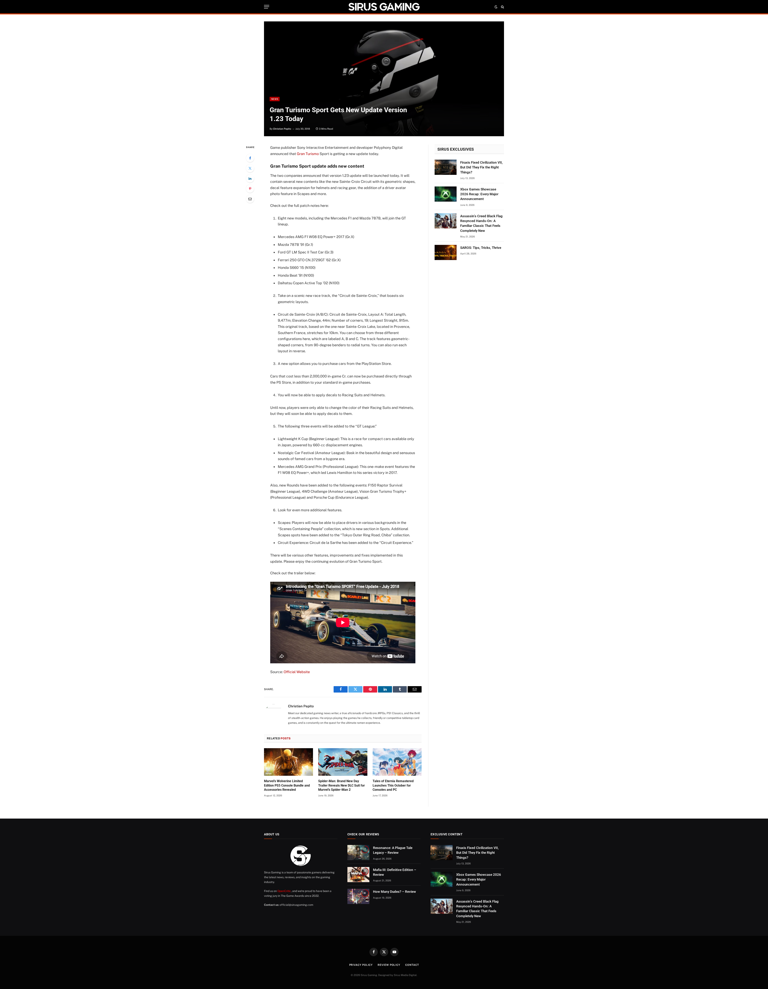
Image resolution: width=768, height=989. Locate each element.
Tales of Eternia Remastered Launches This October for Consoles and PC (393, 785)
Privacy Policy (361, 964)
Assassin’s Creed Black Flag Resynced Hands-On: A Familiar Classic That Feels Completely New (481, 223)
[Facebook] (250, 158)
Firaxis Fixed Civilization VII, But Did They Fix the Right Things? (481, 167)
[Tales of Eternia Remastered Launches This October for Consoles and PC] (397, 762)
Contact (412, 964)
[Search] (502, 6)
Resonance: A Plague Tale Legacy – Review (392, 850)
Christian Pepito (282, 128)
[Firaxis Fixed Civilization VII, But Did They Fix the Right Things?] (446, 167)
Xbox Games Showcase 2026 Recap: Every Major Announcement (479, 194)
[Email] (250, 199)
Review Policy (389, 964)
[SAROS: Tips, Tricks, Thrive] (446, 252)
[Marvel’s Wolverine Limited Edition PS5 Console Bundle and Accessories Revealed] (288, 762)
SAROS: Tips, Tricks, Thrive (480, 248)
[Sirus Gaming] (384, 6)
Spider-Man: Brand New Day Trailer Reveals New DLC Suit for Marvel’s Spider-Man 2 (341, 785)
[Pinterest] (250, 189)
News (274, 99)
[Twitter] (250, 168)
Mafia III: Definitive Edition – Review (394, 872)
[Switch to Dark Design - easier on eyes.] (496, 6)
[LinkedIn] (250, 178)
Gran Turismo (308, 154)
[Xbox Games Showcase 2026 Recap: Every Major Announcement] (446, 194)
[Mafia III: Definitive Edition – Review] (358, 874)
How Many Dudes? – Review (394, 892)
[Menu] (266, 6)
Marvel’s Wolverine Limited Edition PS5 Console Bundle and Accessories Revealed (287, 785)
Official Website (297, 672)
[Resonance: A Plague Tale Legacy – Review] (358, 852)
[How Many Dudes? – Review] (358, 896)
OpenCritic (284, 891)
